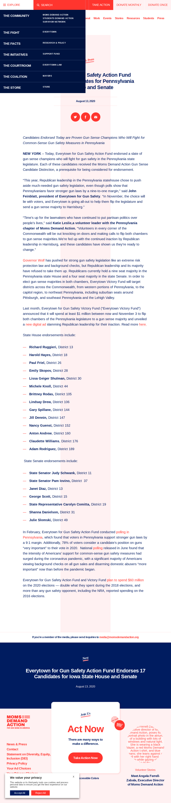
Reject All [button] (40, 792)
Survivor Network (54, 22)
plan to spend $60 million (125, 580)
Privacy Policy (17, 763)
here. (143, 324)
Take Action (101, 5)
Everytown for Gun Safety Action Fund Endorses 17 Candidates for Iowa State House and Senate (85, 673)
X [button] (73, 777)
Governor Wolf (34, 260)
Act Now (85, 728)
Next (85, 658)
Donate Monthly (129, 5)
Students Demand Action (58, 18)
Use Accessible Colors (85, 778)
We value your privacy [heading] (26, 777)
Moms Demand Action (55, 15)
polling (98, 548)
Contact (12, 749)
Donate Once (158, 5)
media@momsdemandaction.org (119, 637)
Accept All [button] (19, 792)
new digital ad (36, 324)
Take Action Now (85, 758)
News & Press (17, 744)
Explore (13, 5)
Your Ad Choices (19, 768)
